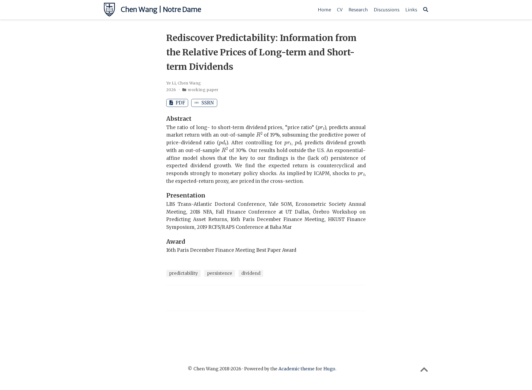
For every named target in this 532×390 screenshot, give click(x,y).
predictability (183, 273)
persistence (219, 273)
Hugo (329, 368)
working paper (203, 89)
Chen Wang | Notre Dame (161, 9)
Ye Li (171, 83)
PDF (180, 103)
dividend (250, 273)
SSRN (207, 103)
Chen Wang (189, 83)
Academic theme (296, 368)
